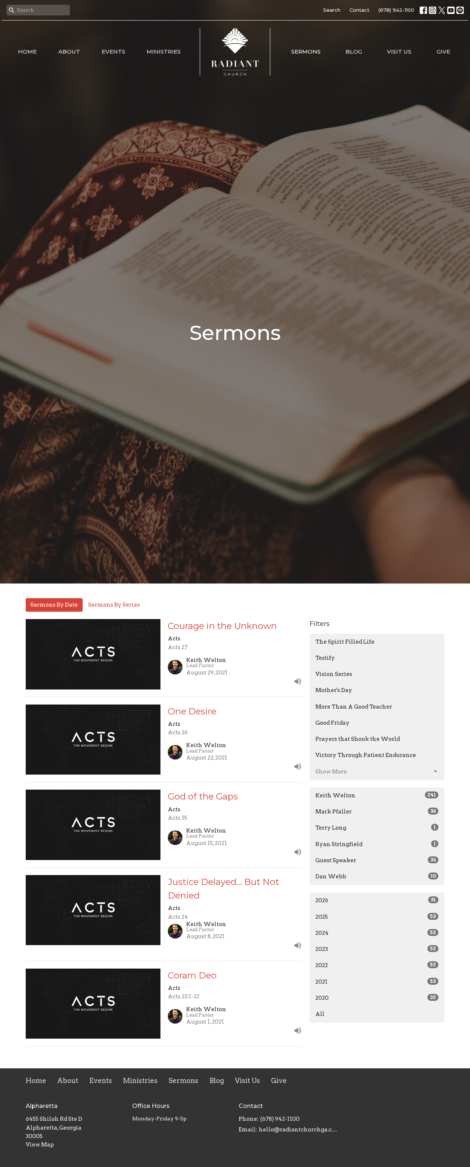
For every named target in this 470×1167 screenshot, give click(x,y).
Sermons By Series (114, 604)
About (69, 51)
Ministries (164, 51)
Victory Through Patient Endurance (365, 755)
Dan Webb (375, 876)
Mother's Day (333, 690)
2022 (375, 965)
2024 (375, 933)
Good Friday (332, 723)
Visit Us (399, 51)
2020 (375, 998)
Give (443, 51)
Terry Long (375, 827)
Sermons (306, 51)
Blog (354, 51)
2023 (375, 949)
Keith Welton (375, 795)
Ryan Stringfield (375, 844)
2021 (375, 981)
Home (27, 51)
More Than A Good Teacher (353, 706)
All (320, 1014)
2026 (375, 900)
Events (113, 51)
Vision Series (333, 674)
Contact (359, 10)
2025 (375, 917)
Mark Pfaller (375, 811)
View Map (40, 1144)
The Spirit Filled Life (345, 642)
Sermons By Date (54, 604)
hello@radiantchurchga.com (298, 1129)
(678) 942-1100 (396, 10)
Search (331, 10)
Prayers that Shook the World (357, 739)
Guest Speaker (375, 860)
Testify (325, 658)
